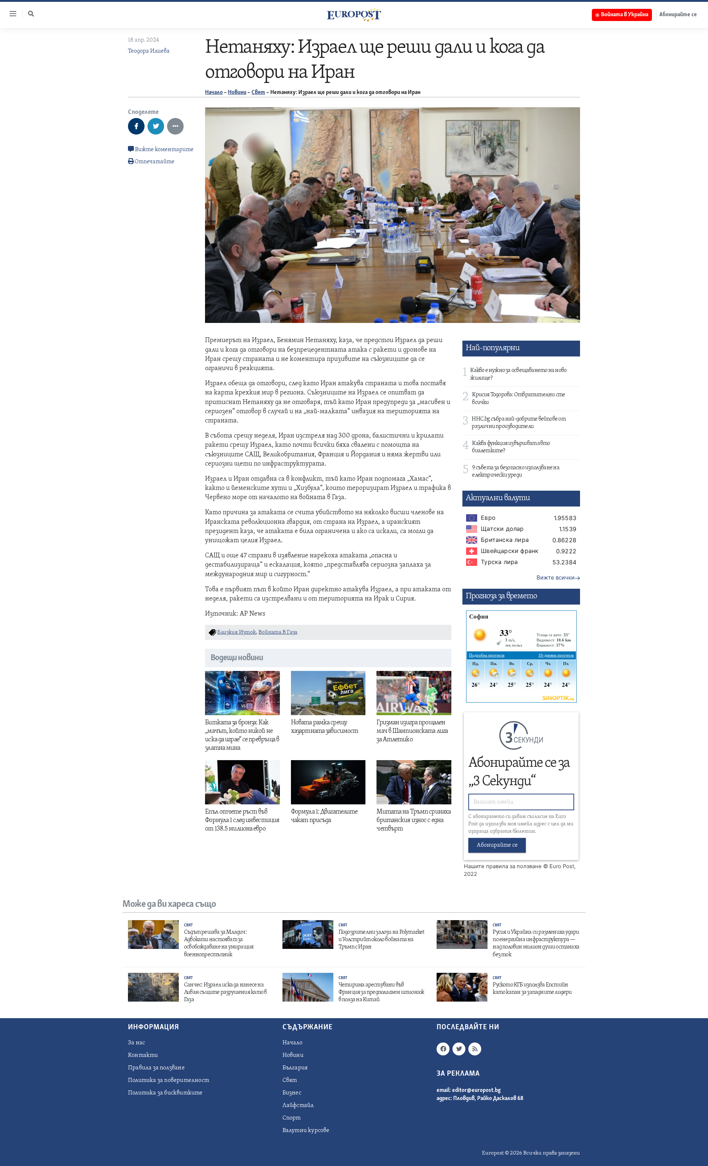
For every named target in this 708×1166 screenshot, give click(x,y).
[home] (354, 15)
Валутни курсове (306, 1131)
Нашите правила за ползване (503, 866)
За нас (136, 1043)
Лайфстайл (298, 1105)
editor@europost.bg (476, 1090)
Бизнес (291, 1093)
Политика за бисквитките (165, 1093)
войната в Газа (277, 632)
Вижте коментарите (164, 150)
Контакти (143, 1055)
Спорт (291, 1118)
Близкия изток (236, 632)
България (295, 1068)
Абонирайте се (678, 15)
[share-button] (136, 126)
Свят (258, 92)
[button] (31, 13)
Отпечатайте (154, 162)
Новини (237, 92)
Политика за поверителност (168, 1080)
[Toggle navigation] (10, 13)
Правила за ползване (156, 1068)
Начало (214, 92)
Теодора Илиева (149, 51)
